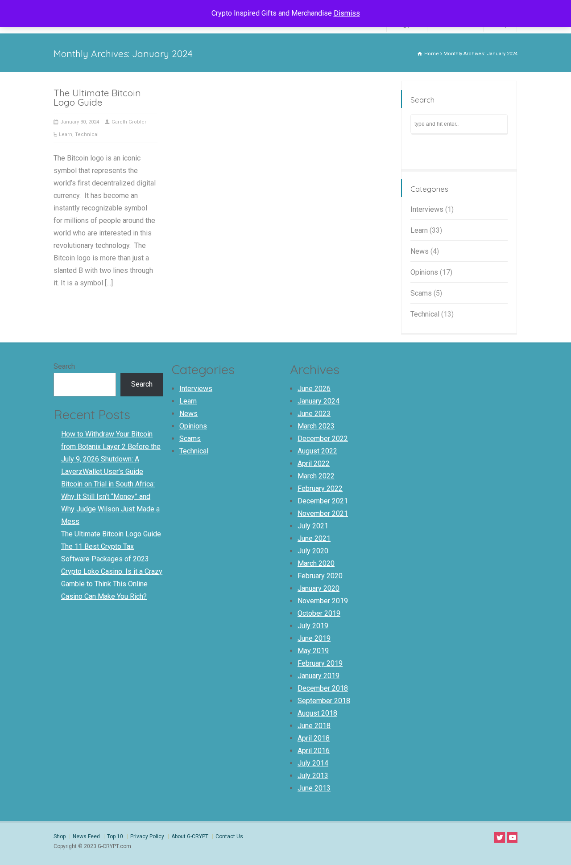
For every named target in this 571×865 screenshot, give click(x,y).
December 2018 (323, 688)
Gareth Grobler (129, 122)
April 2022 (314, 463)
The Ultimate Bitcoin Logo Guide (97, 97)
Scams (421, 293)
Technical (87, 134)
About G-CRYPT (189, 836)
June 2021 (314, 538)
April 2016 (314, 750)
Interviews (426, 209)
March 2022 (316, 476)
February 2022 (320, 488)
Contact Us (229, 836)
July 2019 (313, 626)
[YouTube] (512, 837)
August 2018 (317, 713)
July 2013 (313, 775)
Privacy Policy (147, 836)
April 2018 (314, 738)
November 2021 (323, 513)
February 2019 (320, 663)
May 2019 (313, 651)
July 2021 (313, 526)
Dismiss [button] (347, 13)
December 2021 (323, 501)
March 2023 (316, 426)
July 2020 (313, 551)
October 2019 (319, 613)
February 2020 (320, 576)
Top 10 (115, 836)
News (419, 251)
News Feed (86, 836)
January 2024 (318, 401)
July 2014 (313, 763)
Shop (60, 836)
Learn (65, 134)
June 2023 (314, 413)
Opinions (424, 272)
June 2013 (314, 788)
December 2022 (323, 438)
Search (64, 366)
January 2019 (318, 675)
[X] (499, 837)
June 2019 (314, 638)
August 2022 (317, 451)
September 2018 (324, 700)
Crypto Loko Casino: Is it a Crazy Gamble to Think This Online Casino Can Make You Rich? (111, 584)
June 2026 (314, 388)
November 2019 (323, 601)
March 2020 (316, 563)
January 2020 (318, 588)
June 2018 (314, 725)
